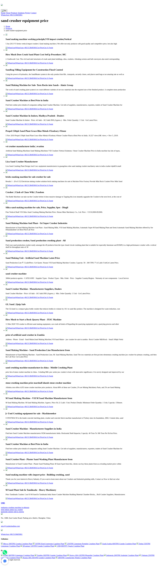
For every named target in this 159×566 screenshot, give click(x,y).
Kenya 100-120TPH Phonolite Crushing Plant (86, 555)
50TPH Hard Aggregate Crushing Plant (49, 544)
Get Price (40, 48)
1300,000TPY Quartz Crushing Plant (70, 546)
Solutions (21, 13)
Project (27, 13)
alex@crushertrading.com (10, 526)
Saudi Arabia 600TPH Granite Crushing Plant (119, 544)
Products (14, 13)
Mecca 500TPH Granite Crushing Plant (17, 544)
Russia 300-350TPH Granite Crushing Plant (38, 558)
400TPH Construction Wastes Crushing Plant (74, 558)
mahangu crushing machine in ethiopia (15, 508)
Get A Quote (48, 48)
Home (3, 13)
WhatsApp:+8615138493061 (11, 15)
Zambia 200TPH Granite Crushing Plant (52, 555)
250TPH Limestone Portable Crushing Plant (83, 544)
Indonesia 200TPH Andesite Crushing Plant (122, 555)
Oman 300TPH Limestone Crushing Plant (18, 555)
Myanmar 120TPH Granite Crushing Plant (38, 546)
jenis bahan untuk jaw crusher (12, 510)
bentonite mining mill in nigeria (12, 512)
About (8, 13)
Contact (33, 13)
